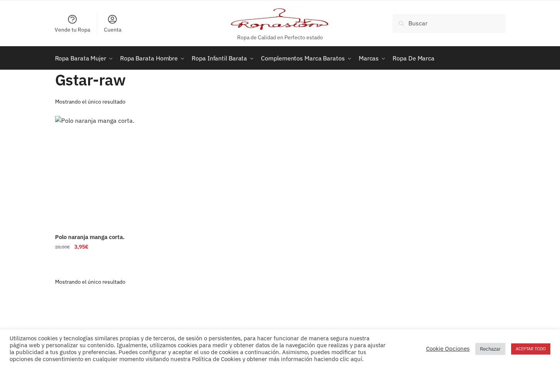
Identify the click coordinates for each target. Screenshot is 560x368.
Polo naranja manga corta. (89, 237)
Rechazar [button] (490, 349)
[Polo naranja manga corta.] (107, 172)
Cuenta (112, 29)
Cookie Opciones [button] (448, 348)
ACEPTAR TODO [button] (531, 348)
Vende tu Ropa (72, 29)
